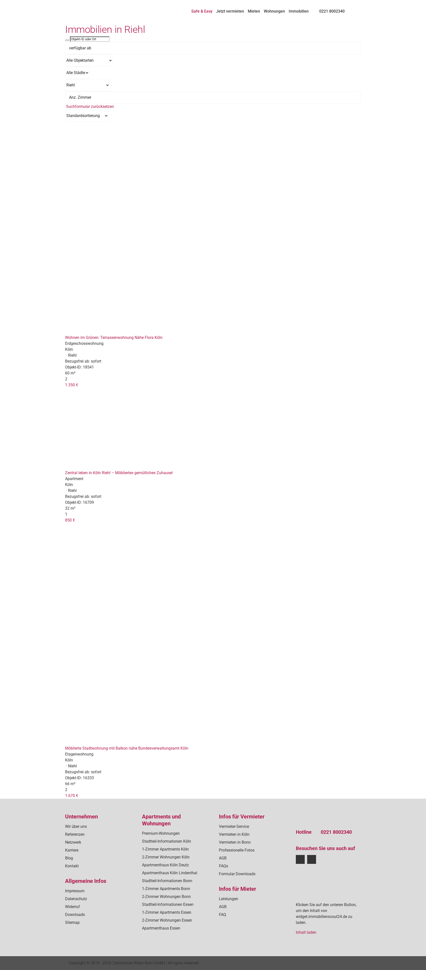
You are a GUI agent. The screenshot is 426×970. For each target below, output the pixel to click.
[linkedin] (311, 859)
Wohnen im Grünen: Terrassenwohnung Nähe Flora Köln (113, 337)
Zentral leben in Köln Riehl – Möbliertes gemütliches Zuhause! (119, 472)
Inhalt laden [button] (306, 932)
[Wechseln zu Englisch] (358, 9)
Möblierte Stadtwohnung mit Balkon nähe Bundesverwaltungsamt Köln (126, 748)
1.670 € (71, 795)
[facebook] (300, 859)
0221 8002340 (336, 832)
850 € (70, 520)
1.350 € (71, 385)
